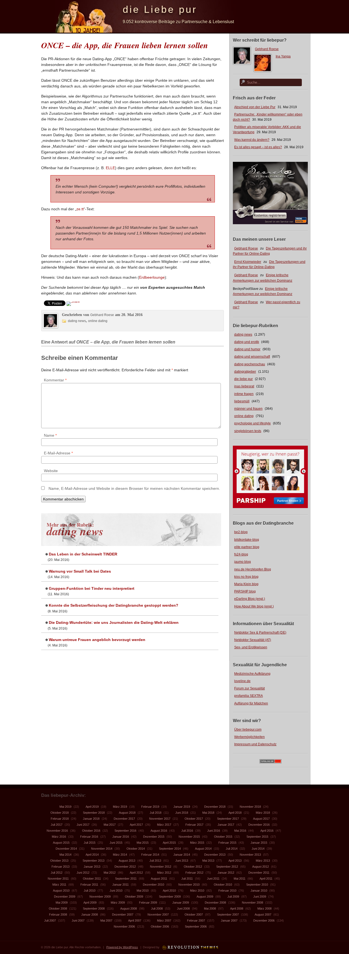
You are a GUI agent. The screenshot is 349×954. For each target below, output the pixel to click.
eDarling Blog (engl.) (249, 599)
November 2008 (252, 902)
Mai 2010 (143, 890)
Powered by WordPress (122, 947)
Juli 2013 (155, 860)
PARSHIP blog (245, 591)
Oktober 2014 (136, 848)
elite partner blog (246, 547)
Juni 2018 (181, 812)
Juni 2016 (213, 830)
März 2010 (197, 890)
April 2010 (169, 890)
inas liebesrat (244, 386)
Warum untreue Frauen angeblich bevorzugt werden (97, 639)
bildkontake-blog (246, 540)
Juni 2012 (83, 872)
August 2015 (61, 842)
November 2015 (189, 836)
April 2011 (266, 878)
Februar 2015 (227, 842)
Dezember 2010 (153, 884)
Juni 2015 (116, 842)
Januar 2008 (89, 914)
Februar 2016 (89, 836)
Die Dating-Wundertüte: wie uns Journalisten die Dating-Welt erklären (114, 622)
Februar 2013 (61, 866)
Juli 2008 (157, 908)
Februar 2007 (196, 920)
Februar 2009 (148, 902)
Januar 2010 (259, 890)
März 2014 (120, 854)
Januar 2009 (180, 902)
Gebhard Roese (267, 49)
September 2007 (228, 914)
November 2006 (124, 926)
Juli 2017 (56, 824)
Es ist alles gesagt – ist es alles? (258, 147)
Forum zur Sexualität (249, 688)
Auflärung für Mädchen (251, 703)
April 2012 (136, 872)
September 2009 (170, 896)
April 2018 (235, 812)
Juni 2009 (259, 896)
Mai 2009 (62, 902)
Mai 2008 (210, 908)
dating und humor (247, 349)
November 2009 (100, 896)
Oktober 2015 (223, 836)
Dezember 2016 (259, 824)
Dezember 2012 (125, 866)
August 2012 (260, 866)
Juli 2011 (187, 878)
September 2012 (227, 866)
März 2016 (59, 836)
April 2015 (169, 842)
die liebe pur (243, 379)
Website (51, 471)
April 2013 (235, 860)
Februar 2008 (58, 914)
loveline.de (242, 681)
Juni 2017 (83, 824)
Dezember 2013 (214, 854)
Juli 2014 (231, 848)
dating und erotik (246, 342)
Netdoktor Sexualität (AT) (252, 640)
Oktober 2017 (194, 818)
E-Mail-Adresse (58, 453)
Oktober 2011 (92, 878)
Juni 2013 (181, 860)
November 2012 (160, 866)
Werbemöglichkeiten (249, 737)
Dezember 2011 (258, 872)
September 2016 (125, 830)
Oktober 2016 (91, 830)
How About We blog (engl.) (254, 606)
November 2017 (159, 818)
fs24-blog (241, 554)
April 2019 (92, 806)
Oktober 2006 (160, 926)
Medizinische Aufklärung (252, 674)
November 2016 (57, 830)
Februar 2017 (194, 824)
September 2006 (196, 926)
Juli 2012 (56, 872)
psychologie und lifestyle (252, 423)
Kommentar (55, 380)
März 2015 (197, 842)
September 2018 (94, 812)
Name (50, 435)
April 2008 (236, 908)
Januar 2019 (181, 806)
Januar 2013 (92, 866)
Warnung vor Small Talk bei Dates (80, 571)
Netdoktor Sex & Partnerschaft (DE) (260, 632)
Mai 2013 (208, 860)
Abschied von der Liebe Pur (254, 107)
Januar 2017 (226, 824)
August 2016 (159, 830)
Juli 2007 (50, 920)
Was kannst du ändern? (251, 140)
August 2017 (261, 818)
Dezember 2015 (153, 836)
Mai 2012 (110, 872)
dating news (243, 334)
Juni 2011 (213, 878)
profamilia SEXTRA (248, 696)
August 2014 (203, 848)
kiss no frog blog (246, 577)
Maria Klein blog (246, 584)
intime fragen (244, 394)
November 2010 (189, 884)
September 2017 (228, 818)
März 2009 (118, 902)
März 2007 (164, 920)
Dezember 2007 (122, 914)
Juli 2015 (89, 842)
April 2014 (92, 854)
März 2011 (59, 884)
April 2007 (134, 920)
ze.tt (80, 209)
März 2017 (164, 824)
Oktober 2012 (193, 866)
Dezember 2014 (66, 848)
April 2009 (90, 902)
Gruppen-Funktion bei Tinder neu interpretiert (91, 588)
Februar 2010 (227, 890)
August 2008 (128, 908)
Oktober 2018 (59, 812)
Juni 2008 (183, 908)
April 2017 (136, 824)
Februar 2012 (194, 872)
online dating (244, 416)
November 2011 (58, 878)
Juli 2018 (155, 812)
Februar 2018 (60, 818)
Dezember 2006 (264, 920)
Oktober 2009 (134, 896)
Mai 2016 (240, 830)
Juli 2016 (187, 830)
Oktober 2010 (223, 884)
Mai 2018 (208, 812)
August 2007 (263, 914)
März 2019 (120, 806)
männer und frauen (248, 409)
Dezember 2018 (214, 806)
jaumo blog (242, 562)
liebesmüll (241, 401)
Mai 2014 (65, 854)
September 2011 (126, 878)
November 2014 (101, 848)
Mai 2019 (65, 806)
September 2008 (94, 908)
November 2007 (158, 914)
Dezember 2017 (124, 818)
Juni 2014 (258, 848)
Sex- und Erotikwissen (250, 647)
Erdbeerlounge (152, 277)
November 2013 (250, 854)
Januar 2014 (181, 854)
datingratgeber (245, 371)
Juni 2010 (116, 890)
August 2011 (159, 878)
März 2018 (263, 812)
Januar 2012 (226, 872)
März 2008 (264, 908)
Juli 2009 (233, 896)
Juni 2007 (78, 920)
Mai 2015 (143, 842)
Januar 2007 (229, 920)
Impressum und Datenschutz (255, 744)
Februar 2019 (150, 806)
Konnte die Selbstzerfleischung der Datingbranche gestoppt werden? (113, 605)
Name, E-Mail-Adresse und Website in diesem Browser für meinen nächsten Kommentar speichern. (134, 488)
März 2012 (164, 872)
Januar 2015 (259, 842)
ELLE (110, 168)
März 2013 (263, 860)
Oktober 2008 (58, 908)
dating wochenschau (249, 364)
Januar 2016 (120, 836)
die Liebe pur (160, 9)
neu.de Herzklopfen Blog (252, 569)
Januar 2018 (91, 818)
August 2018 (127, 812)
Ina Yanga (283, 56)
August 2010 (61, 890)
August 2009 (205, 896)
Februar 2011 (89, 884)
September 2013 (93, 860)
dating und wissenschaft (252, 356)
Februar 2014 (150, 854)
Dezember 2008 (215, 902)
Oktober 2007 (194, 914)
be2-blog (241, 532)
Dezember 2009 (64, 896)
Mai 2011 (239, 878)
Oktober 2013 (59, 860)
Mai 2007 (106, 920)
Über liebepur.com (247, 729)
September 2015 (257, 836)
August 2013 (127, 860)
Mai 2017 (110, 824)
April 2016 (266, 830)
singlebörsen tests (247, 431)
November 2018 (250, 806)
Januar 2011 (120, 884)
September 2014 (170, 848)
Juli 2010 (89, 890)
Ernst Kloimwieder (247, 262)
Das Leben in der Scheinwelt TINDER (83, 554)
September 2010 (257, 884)
